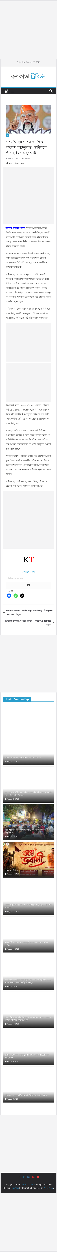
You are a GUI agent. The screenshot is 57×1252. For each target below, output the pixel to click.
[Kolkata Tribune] (6, 91)
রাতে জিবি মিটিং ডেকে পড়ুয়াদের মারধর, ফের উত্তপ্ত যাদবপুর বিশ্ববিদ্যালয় (25, 831)
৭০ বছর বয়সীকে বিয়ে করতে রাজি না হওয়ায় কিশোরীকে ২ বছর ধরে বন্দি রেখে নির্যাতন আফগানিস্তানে (28, 793)
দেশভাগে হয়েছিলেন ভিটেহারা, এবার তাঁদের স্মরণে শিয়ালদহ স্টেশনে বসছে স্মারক (27, 1056)
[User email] (28, 585)
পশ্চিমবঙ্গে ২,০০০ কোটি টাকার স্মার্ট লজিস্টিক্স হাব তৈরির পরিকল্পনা (26, 1095)
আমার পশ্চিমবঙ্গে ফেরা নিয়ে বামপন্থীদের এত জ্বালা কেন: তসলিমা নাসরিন (26, 943)
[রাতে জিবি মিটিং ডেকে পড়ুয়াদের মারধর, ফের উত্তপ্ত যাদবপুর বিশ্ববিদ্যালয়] (28, 822)
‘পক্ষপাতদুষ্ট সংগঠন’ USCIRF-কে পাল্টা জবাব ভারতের (23, 757)
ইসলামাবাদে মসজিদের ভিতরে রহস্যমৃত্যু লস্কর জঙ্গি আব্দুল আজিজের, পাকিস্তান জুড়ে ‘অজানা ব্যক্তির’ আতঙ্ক (28, 981)
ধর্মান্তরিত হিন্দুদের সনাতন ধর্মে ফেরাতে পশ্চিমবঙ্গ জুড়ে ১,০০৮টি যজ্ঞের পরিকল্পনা (28, 906)
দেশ (7, 135)
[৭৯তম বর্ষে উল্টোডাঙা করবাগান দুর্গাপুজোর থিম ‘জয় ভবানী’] (28, 860)
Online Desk (25, 158)
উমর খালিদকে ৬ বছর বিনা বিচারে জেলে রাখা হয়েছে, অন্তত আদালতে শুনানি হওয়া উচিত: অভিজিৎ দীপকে (28, 1019)
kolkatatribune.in (15, 578)
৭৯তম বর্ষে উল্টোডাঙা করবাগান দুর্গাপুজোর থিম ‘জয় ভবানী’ (24, 870)
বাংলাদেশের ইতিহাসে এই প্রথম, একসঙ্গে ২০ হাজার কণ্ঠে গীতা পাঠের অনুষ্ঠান (28, 622)
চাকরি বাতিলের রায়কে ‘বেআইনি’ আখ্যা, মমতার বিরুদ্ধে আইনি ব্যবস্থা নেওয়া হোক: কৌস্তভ (29, 612)
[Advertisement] (28, 30)
